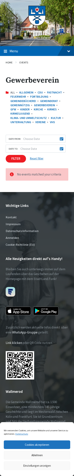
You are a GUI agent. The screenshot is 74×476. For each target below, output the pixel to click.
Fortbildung (39, 96)
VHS (52, 122)
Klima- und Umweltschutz (28, 118)
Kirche (38, 109)
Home (9, 62)
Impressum (13, 224)
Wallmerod (37, 31)
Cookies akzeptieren (37, 444)
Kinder (25, 109)
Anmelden (12, 238)
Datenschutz (21, 433)
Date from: (15, 138)
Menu (13, 51)
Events (24, 62)
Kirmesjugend (20, 113)
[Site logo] (37, 24)
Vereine (40, 122)
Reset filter (36, 158)
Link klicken (14, 343)
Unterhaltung (20, 122)
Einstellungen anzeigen (37, 465)
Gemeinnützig (20, 105)
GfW (13, 109)
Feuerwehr (18, 96)
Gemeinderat (49, 101)
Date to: (13, 148)
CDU (40, 92)
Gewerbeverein (44, 105)
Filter (15, 158)
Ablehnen (37, 455)
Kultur (56, 118)
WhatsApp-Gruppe (25, 332)
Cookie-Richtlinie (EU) (20, 244)
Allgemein (26, 92)
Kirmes (52, 109)
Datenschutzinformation (22, 231)
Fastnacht (54, 92)
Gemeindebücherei (23, 101)
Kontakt (11, 217)
